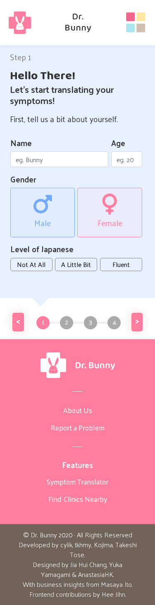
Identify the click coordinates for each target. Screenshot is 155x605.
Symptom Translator (77, 481)
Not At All (31, 264)
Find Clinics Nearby (77, 499)
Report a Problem (78, 427)
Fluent (121, 264)
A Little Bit (76, 264)
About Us (77, 410)
